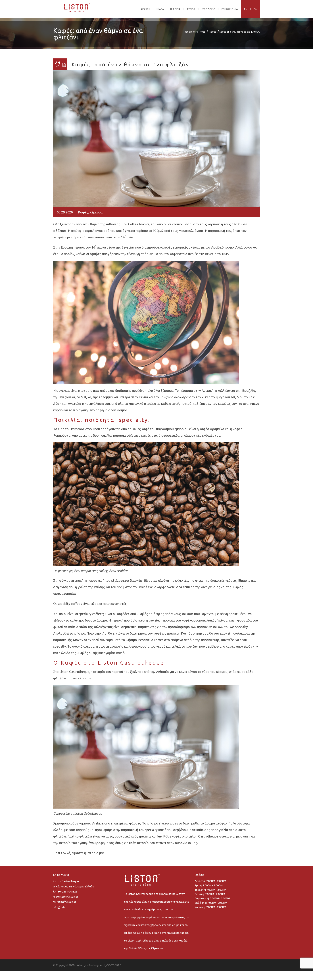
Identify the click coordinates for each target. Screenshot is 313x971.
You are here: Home (195, 32)
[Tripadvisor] (63, 907)
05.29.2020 (65, 212)
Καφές (213, 32)
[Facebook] (55, 907)
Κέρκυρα (96, 212)
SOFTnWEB (114, 965)
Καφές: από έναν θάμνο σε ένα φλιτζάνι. (133, 64)
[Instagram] (59, 907)
